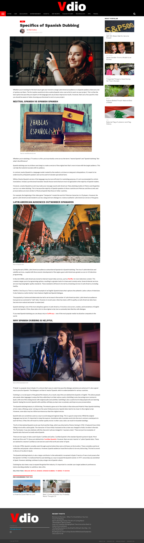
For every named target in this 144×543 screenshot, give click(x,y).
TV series (59, 471)
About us (102, 541)
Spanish (39, 471)
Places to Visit (67, 14)
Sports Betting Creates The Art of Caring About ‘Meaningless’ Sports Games (68, 521)
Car (15, 14)
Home (9, 14)
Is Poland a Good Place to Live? (24, 494)
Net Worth (56, 14)
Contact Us (110, 541)
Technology (80, 14)
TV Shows (66, 471)
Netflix (70, 279)
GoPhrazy (50, 313)
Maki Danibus (33, 30)
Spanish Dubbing (49, 471)
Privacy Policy (120, 541)
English (27, 471)
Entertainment (35, 14)
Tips (89, 14)
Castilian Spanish (50, 439)
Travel (95, 14)
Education (23, 14)
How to (46, 14)
